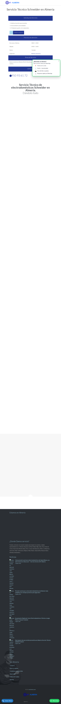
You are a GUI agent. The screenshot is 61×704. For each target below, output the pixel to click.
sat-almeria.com (32, 689)
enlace (38, 324)
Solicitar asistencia (36, 53)
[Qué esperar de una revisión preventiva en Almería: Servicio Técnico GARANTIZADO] (12, 649)
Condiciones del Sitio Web (16, 671)
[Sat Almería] (32, 2)
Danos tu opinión (14, 668)
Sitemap (12, 679)
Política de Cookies (14, 676)
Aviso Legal (12, 674)
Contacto (12, 665)
